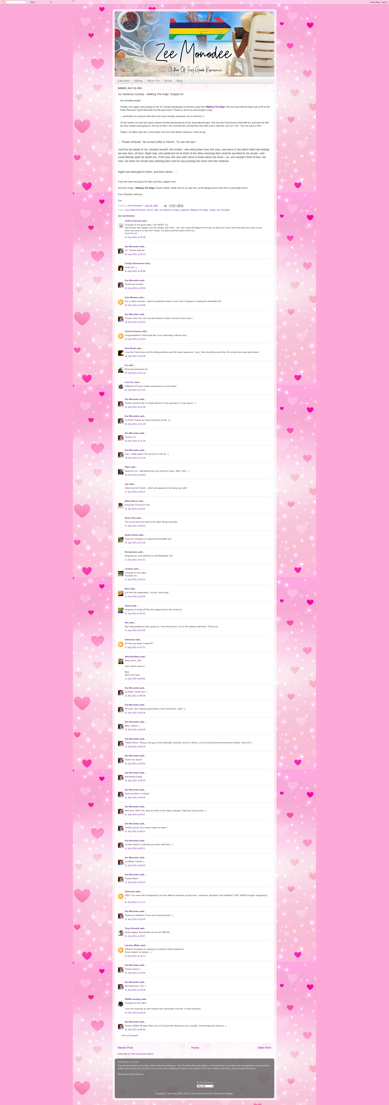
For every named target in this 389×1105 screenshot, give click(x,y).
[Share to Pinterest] (182, 205)
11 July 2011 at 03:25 (135, 613)
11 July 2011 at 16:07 (135, 936)
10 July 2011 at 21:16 (135, 373)
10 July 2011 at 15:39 (135, 237)
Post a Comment (130, 1035)
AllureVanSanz (132, 657)
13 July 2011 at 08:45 (135, 1029)
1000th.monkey (133, 999)
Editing (138, 81)
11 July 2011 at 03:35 (135, 630)
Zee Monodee (132, 246)
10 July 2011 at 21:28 (135, 424)
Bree (127, 589)
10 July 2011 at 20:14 (135, 322)
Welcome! (123, 81)
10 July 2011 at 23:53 (135, 475)
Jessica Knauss (133, 331)
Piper (127, 467)
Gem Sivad (130, 348)
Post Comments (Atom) (142, 1054)
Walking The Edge (215, 107)
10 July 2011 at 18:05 (135, 271)
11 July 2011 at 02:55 (135, 596)
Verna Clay (130, 518)
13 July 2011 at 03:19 (135, 1013)
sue (127, 484)
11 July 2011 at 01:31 (135, 560)
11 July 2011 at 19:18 (135, 973)
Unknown (130, 640)
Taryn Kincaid (132, 928)
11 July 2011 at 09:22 (135, 865)
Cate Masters (131, 297)
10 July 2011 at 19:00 (135, 288)
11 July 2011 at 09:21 (135, 814)
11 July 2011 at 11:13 (135, 902)
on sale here (191, 188)
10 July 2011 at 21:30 (135, 458)
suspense (184, 210)
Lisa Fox (129, 382)
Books (168, 81)
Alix (127, 622)
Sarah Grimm (131, 535)
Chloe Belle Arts (136, 1074)
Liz (126, 365)
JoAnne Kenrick (133, 221)
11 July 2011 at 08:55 (135, 679)
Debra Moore (131, 501)
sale (156, 210)
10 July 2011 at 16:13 (135, 254)
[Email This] (170, 205)
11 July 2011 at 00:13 (135, 492)
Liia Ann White (132, 945)
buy (127, 210)
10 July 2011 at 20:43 (135, 339)
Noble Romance (138, 210)
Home (195, 1047)
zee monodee (223, 210)
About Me (153, 81)
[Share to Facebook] (179, 205)
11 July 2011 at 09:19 (135, 746)
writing (212, 210)
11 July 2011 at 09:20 (135, 763)
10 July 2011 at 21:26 (135, 407)
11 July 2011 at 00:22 (135, 509)
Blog (179, 81)
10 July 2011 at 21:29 (135, 441)
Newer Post (125, 1047)
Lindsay (129, 569)
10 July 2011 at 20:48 (135, 356)
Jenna (128, 606)
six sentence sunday (169, 210)
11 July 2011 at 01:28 (135, 543)
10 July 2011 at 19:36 (135, 305)
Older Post (264, 1047)
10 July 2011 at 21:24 (135, 390)
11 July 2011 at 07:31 (135, 647)
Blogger (229, 1093)
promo (150, 210)
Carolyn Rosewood (135, 263)
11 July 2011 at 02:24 (135, 579)
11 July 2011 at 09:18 (135, 696)
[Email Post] (165, 206)
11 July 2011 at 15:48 (135, 919)
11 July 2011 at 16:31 (135, 956)
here (259, 126)
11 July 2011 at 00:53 (135, 526)
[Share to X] (176, 205)
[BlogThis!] (173, 205)
